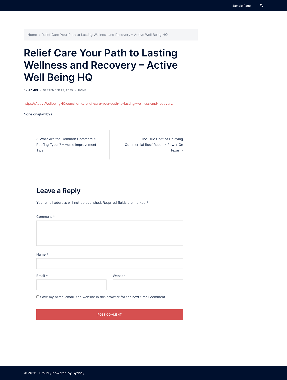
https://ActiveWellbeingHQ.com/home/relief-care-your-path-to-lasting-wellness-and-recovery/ (99, 103)
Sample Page (241, 5)
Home (32, 35)
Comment (45, 216)
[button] (261, 5)
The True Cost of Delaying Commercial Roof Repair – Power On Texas (154, 144)
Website (119, 276)
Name (42, 254)
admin (33, 90)
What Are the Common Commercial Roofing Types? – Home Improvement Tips (66, 144)
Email (42, 276)
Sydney (78, 373)
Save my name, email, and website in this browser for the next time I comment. (103, 297)
